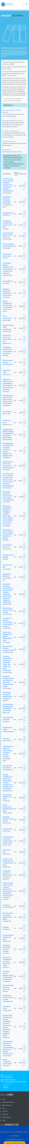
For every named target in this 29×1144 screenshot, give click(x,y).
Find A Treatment (6, 1117)
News (3, 1108)
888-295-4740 (9, 1076)
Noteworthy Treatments (8, 1102)
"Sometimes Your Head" (8, 141)
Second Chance (6, 149)
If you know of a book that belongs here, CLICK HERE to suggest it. (13, 99)
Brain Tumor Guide (6, 1105)
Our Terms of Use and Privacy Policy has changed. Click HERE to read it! (14, 1135)
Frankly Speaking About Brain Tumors (12, 120)
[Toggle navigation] (26, 4)
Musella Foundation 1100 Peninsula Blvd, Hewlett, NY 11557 (15, 1080)
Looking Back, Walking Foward (10, 131)
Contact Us (5, 1111)
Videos (3, 1120)
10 (24, 189)
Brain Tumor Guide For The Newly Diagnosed (11, 111)
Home (3, 1099)
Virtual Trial (5, 1114)
